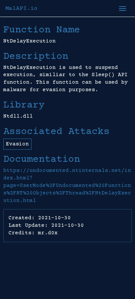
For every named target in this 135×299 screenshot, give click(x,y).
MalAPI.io (21, 8)
